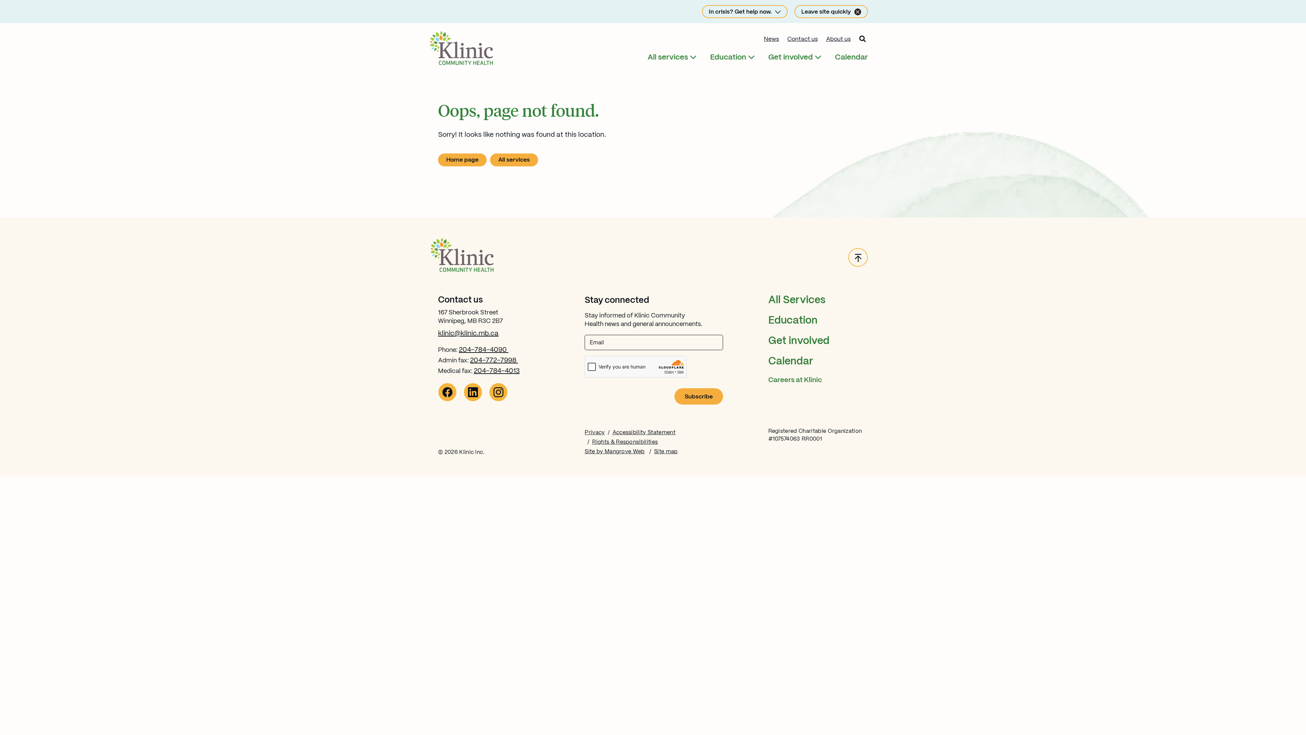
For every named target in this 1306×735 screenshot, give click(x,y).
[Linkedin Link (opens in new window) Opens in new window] (473, 399)
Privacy (595, 432)
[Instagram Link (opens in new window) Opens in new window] (498, 399)
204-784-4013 (497, 371)
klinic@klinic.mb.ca (468, 333)
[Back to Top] (858, 258)
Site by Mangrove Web (614, 451)
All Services (796, 300)
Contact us (802, 39)
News (771, 39)
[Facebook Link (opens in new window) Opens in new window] (447, 399)
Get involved (790, 57)
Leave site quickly (826, 12)
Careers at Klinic (795, 380)
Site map (666, 451)
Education (728, 57)
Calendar (851, 57)
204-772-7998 (494, 360)
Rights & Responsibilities (625, 442)
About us (838, 39)
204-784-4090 (483, 350)
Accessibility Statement (644, 432)
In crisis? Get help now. (740, 12)
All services (668, 57)
